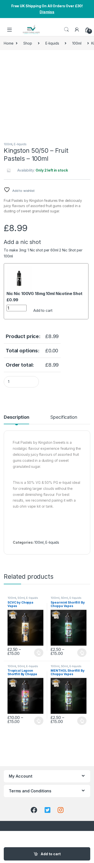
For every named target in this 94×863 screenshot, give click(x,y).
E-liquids (52, 43)
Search (66, 29)
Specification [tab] (63, 417)
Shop (27, 43)
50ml (21, 598)
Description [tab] (16, 417)
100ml (76, 43)
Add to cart (42, 310)
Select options (37, 652)
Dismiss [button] (47, 12)
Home (8, 43)
